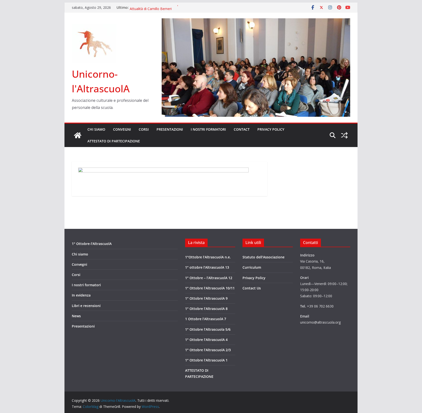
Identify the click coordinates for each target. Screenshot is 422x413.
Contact (242, 129)
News (76, 316)
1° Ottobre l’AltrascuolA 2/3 (208, 350)
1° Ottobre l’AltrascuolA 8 (206, 308)
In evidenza (81, 295)
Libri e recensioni (86, 305)
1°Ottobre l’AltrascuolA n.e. (208, 257)
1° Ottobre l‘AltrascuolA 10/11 (210, 288)
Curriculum (252, 267)
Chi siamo (96, 129)
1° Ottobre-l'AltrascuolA (92, 243)
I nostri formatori (208, 129)
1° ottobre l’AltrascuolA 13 (207, 267)
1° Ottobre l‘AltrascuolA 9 (206, 298)
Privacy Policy (270, 129)
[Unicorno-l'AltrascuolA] (78, 135)
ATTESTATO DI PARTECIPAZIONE (113, 141)
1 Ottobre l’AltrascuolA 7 (205, 319)
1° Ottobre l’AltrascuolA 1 (206, 360)
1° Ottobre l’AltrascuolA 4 (206, 339)
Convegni (122, 129)
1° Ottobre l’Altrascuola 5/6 (208, 329)
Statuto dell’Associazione (264, 257)
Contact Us (252, 288)
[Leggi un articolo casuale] (344, 135)
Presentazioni (170, 129)
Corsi (144, 129)
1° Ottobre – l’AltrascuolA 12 (208, 277)
